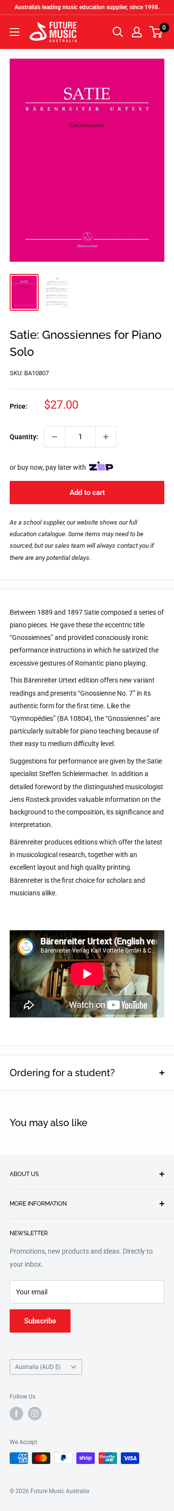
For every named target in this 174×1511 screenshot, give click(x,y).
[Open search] (118, 32)
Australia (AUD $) (37, 1367)
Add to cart (87, 492)
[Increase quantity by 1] (106, 437)
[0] (156, 32)
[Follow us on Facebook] (16, 1413)
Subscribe (40, 1321)
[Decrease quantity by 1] (54, 437)
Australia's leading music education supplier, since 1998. (87, 7)
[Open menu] (14, 32)
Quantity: (24, 437)
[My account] (137, 32)
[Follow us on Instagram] (35, 1413)
